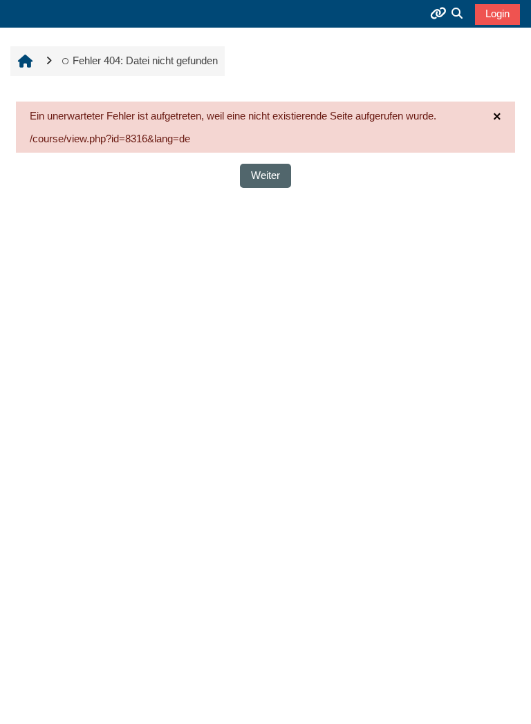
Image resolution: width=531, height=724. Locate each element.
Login (497, 13)
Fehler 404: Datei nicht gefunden (145, 60)
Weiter (265, 175)
